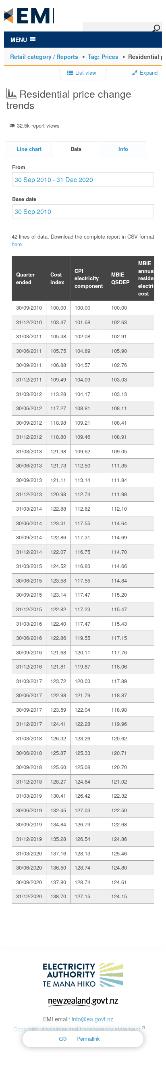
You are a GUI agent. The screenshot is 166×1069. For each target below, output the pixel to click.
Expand (149, 72)
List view (85, 72)
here (17, 244)
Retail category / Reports (44, 56)
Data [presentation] (76, 149)
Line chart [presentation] (29, 149)
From (18, 167)
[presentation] (123, 149)
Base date (24, 199)
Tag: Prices (103, 56)
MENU (18, 40)
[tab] (29, 149)
